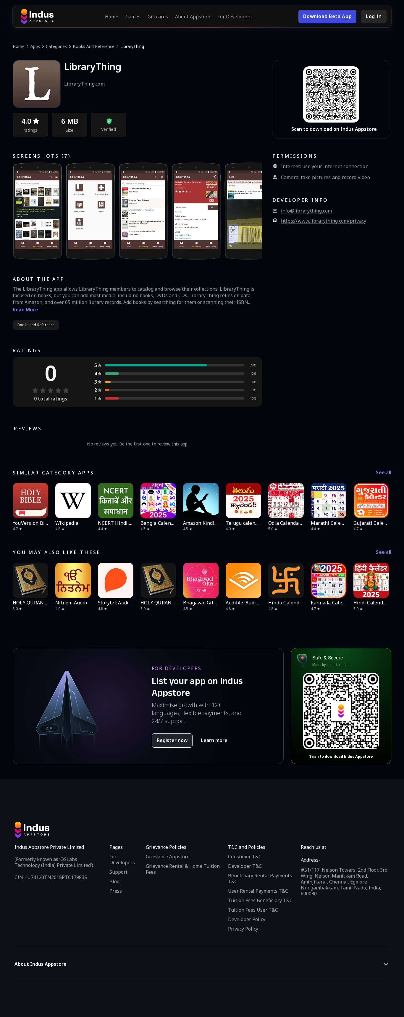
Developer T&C (245, 866)
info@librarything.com (306, 211)
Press (115, 891)
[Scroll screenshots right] (250, 211)
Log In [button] (374, 16)
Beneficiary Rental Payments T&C (260, 878)
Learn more (214, 740)
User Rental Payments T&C (258, 891)
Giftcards (158, 17)
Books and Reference (93, 46)
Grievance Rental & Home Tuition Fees (183, 869)
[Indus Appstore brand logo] (37, 16)
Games (133, 17)
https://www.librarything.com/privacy (323, 221)
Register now (172, 740)
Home (111, 17)
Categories (56, 46)
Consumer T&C (244, 857)
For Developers (234, 17)
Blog (114, 881)
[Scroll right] (383, 500)
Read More (25, 309)
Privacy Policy (243, 929)
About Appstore (192, 17)
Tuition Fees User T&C (253, 910)
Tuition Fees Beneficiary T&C (260, 900)
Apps (35, 46)
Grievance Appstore (168, 857)
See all (383, 472)
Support (118, 872)
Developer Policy (246, 919)
